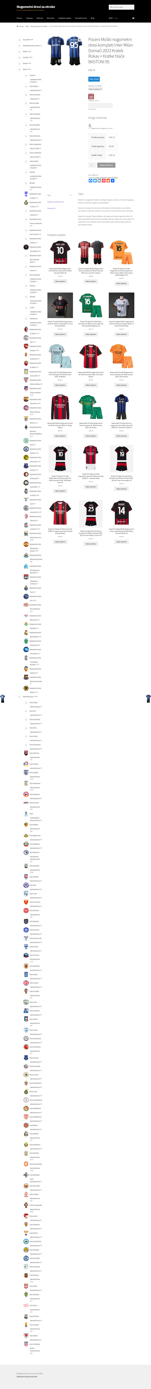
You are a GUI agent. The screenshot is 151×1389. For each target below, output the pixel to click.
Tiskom (93, 100)
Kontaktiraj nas (81, 18)
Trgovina (29, 18)
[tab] (60, 195)
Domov (19, 18)
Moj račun (50, 18)
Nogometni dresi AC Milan (39, 26)
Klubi (27, 26)
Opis (49, 195)
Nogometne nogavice (102, 128)
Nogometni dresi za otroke (36, 7)
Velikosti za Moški (95, 86)
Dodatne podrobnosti (55, 202)
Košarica (40, 18)
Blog (92, 18)
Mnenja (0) (51, 208)
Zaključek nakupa (64, 18)
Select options (60, 281)
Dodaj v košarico (106, 165)
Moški (97, 178)
